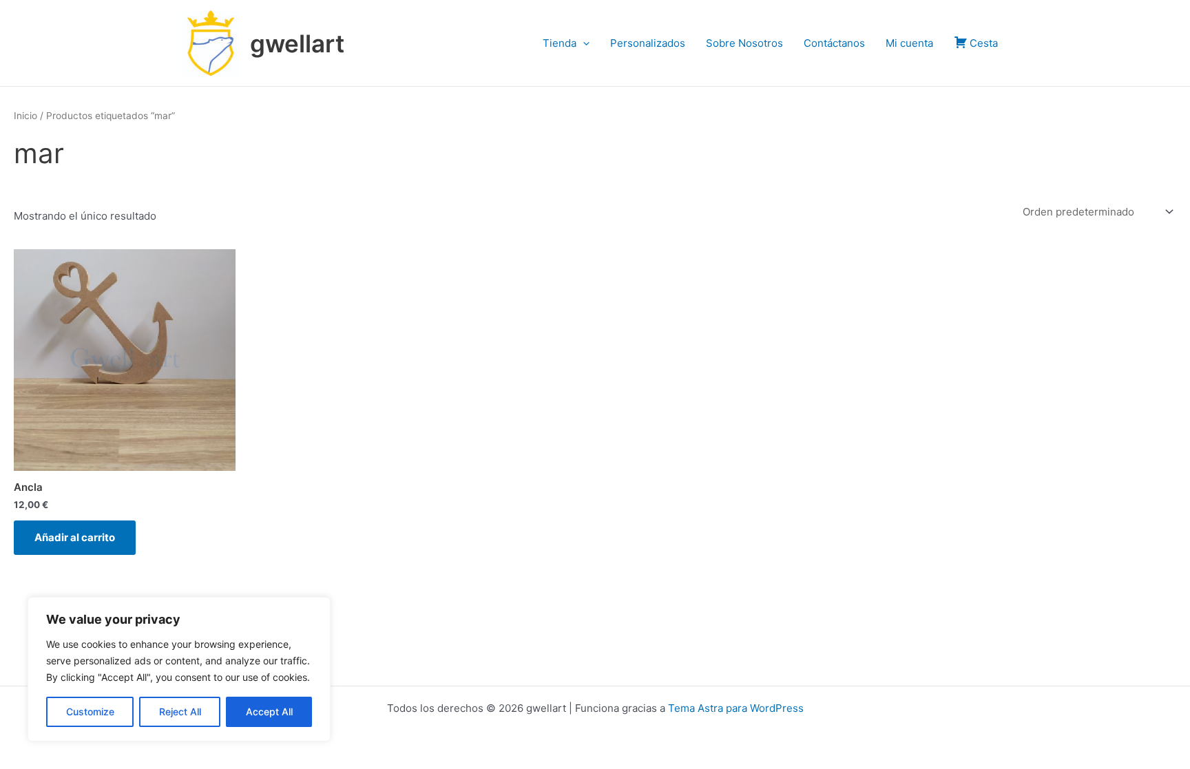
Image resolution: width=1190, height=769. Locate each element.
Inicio (25, 115)
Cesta (984, 43)
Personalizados (647, 43)
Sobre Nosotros (744, 43)
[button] (582, 43)
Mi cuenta (909, 43)
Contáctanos (834, 43)
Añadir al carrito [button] (74, 537)
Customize (90, 711)
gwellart (297, 43)
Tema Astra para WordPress (736, 708)
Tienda (559, 43)
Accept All (269, 711)
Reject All (180, 711)
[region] (179, 669)
